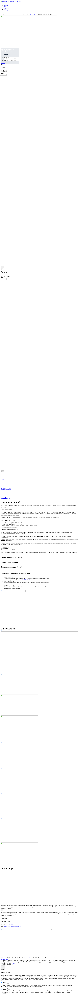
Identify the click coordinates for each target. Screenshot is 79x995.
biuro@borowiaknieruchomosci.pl (12, 926)
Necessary (4, 982)
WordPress (53, 957)
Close (2, 267)
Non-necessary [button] (4, 988)
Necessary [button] (3, 981)
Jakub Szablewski (33, 14)
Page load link (4, 959)
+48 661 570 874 (10, 924)
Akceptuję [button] (8, 963)
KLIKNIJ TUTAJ (26, 579)
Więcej (13, 963)
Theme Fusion (27, 957)
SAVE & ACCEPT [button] (5, 993)
